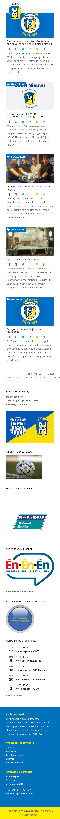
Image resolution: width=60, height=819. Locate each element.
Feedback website (15, 755)
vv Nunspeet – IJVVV (27, 651)
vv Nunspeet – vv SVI (27, 688)
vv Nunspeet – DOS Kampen (31, 670)
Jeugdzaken (17, 156)
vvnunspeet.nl (32, 810)
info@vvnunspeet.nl (23, 793)
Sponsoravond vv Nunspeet (23, 259)
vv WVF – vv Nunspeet (28, 660)
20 (54, 377)
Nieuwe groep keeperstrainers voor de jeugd (28, 188)
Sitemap (10, 758)
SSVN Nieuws (18, 84)
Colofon (10, 747)
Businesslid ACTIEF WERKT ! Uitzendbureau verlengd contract (27, 115)
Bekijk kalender (14, 695)
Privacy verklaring (15, 762)
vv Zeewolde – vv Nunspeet (31, 679)
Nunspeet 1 (17, 299)
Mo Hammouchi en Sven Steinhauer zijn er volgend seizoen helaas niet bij (29, 43)
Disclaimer (11, 751)
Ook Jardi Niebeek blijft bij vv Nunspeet (24, 330)
